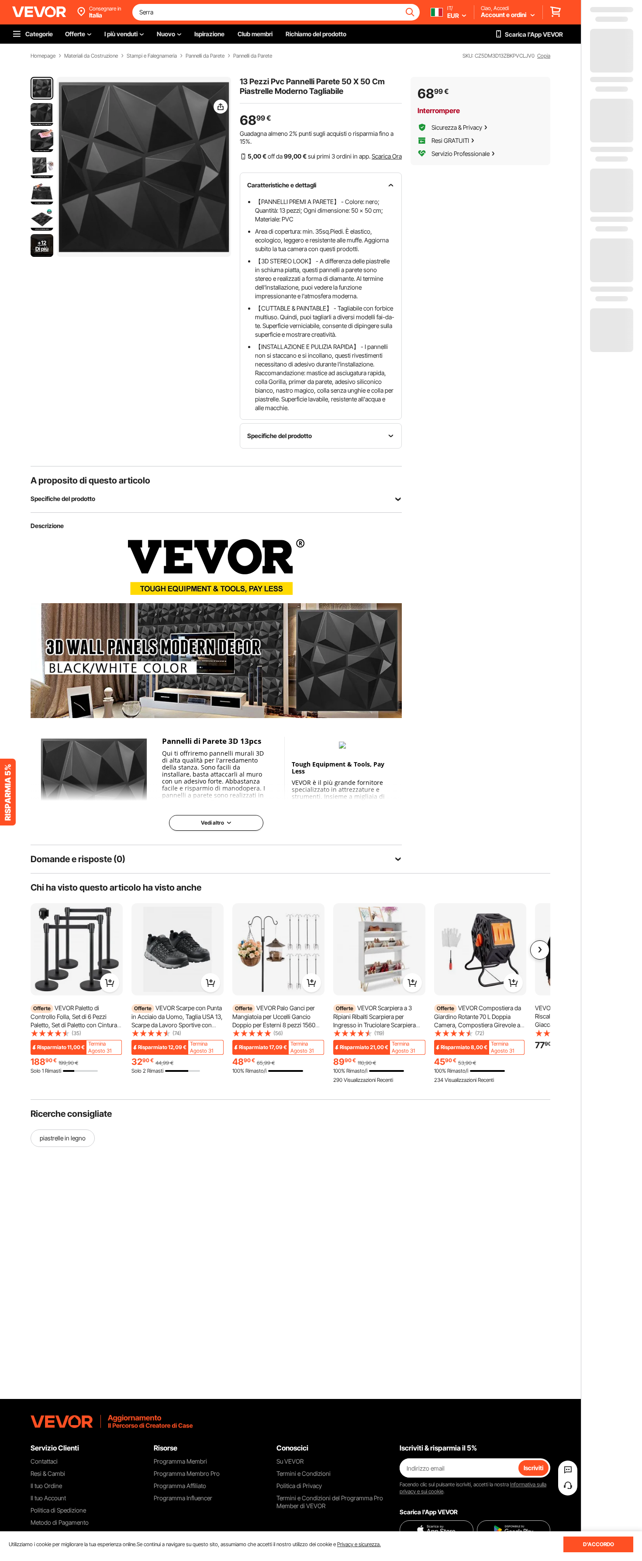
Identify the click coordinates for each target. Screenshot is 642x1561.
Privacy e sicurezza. (359, 1544)
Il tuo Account (48, 1498)
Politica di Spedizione (58, 1510)
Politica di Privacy (299, 1485)
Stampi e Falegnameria (152, 56)
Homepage (43, 56)
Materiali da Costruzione (91, 56)
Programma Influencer (183, 1498)
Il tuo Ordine (46, 1485)
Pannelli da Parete (205, 56)
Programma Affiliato (180, 1485)
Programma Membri (180, 1461)
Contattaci (44, 1461)
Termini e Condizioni (303, 1473)
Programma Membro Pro (187, 1473)
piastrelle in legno (63, 1138)
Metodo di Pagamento (60, 1522)
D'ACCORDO (598, 1544)
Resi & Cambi (48, 1473)
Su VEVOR (290, 1461)
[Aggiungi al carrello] (109, 982)
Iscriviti (533, 1467)
